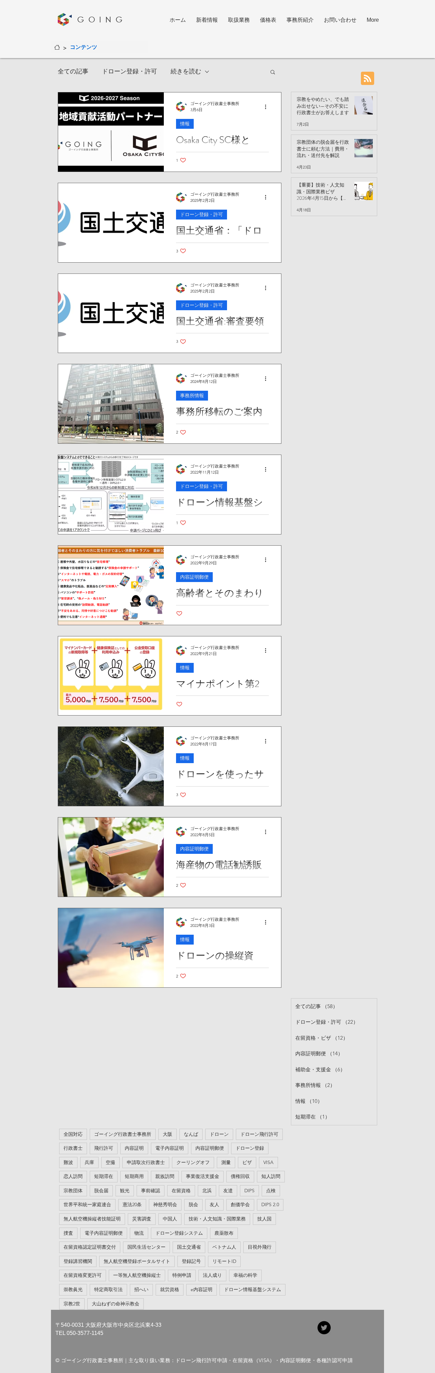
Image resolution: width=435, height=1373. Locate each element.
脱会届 (101, 1190)
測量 (226, 1162)
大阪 (167, 1134)
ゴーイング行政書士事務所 (122, 1134)
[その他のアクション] (268, 107)
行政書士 (73, 1148)
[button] (272, 72)
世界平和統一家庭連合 (87, 1204)
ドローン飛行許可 (259, 1134)
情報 (185, 124)
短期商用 (134, 1176)
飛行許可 (103, 1148)
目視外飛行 (260, 1247)
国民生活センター (146, 1247)
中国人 (170, 1219)
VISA (268, 1162)
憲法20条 (132, 1204)
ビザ (247, 1162)
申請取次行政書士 (146, 1162)
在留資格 (181, 1190)
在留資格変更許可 (83, 1275)
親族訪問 (164, 1176)
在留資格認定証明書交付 (90, 1247)
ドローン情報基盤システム (252, 1289)
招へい (141, 1289)
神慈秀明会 (165, 1204)
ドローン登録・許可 (129, 71)
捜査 (68, 1233)
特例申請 (181, 1275)
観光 (124, 1190)
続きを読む (186, 71)
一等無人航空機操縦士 (137, 1275)
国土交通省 (189, 1247)
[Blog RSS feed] (367, 79)
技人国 (264, 1219)
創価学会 (240, 1204)
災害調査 (141, 1219)
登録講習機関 (78, 1261)
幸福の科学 (245, 1275)
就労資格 (169, 1289)
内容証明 (134, 1148)
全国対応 (73, 1134)
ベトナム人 (224, 1247)
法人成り (212, 1275)
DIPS (249, 1190)
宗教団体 (73, 1190)
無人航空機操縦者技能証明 (92, 1219)
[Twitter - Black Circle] (324, 1327)
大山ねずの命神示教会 (115, 1304)
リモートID (224, 1261)
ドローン (219, 1134)
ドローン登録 (250, 1148)
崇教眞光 (73, 1289)
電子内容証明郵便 (104, 1233)
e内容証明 (201, 1289)
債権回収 (240, 1176)
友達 (228, 1190)
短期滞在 (103, 1176)
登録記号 (191, 1261)
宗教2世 (72, 1304)
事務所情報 (192, 395)
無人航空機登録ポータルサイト (137, 1261)
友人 (214, 1204)
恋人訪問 (73, 1176)
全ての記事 (73, 71)
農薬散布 (223, 1233)
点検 (271, 1190)
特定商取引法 (108, 1289)
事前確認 (150, 1190)
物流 (139, 1233)
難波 (68, 1162)
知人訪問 (270, 1176)
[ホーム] (57, 47)
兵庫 (89, 1162)
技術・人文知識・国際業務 (217, 1219)
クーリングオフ (193, 1162)
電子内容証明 (169, 1148)
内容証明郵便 (194, 577)
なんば (191, 1134)
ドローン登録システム (179, 1233)
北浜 (207, 1190)
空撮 (110, 1162)
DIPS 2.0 (270, 1204)
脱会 (193, 1204)
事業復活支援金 (202, 1176)
